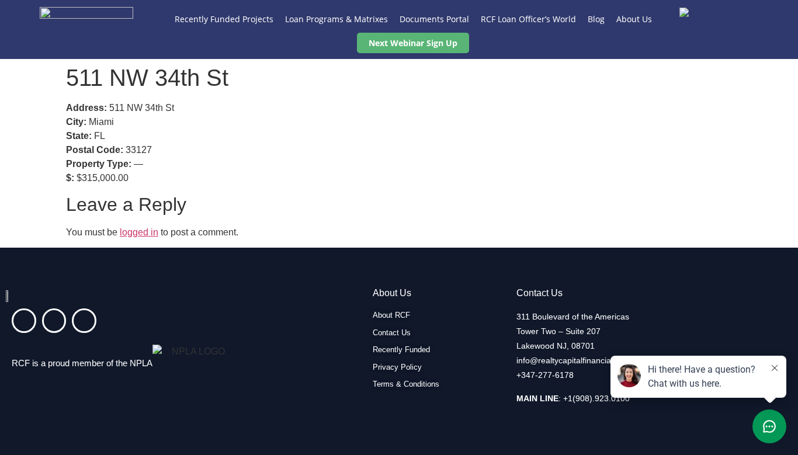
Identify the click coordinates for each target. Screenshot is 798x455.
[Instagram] (54, 320)
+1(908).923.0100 (596, 398)
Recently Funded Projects (224, 19)
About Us (634, 19)
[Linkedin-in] (24, 320)
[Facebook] (84, 320)
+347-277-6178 (545, 375)
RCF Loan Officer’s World (528, 19)
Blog (596, 19)
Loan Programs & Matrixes (336, 19)
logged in (139, 232)
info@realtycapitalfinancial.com (573, 360)
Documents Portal (434, 19)
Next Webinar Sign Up (413, 42)
